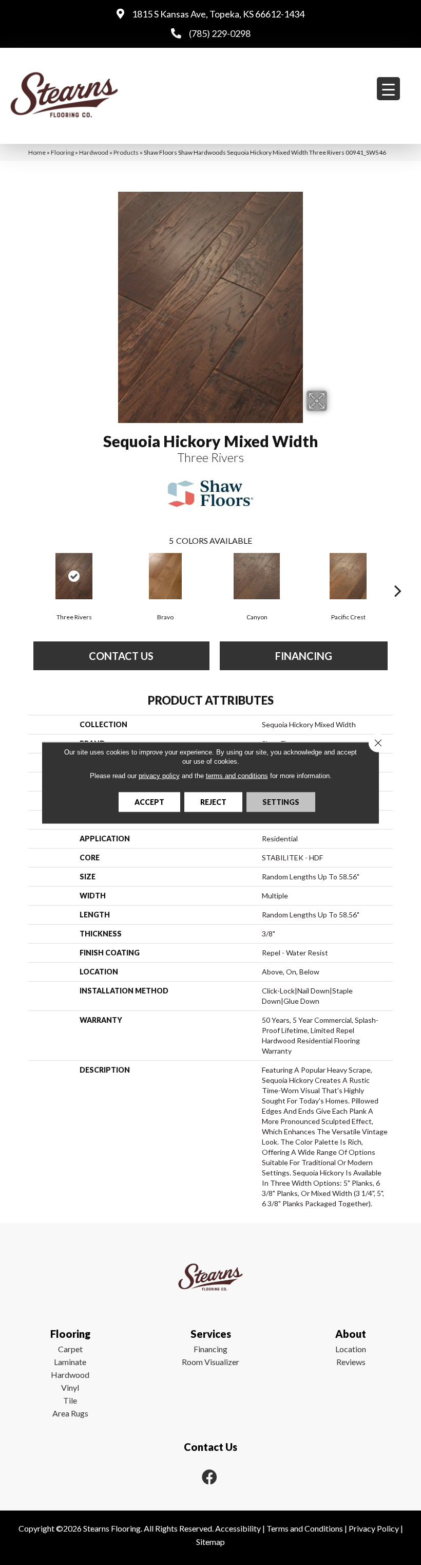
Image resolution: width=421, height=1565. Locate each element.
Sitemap (210, 1541)
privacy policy (159, 775)
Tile (70, 1400)
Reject (213, 801)
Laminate (70, 1362)
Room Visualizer (210, 1362)
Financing (210, 1349)
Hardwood (93, 152)
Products (126, 152)
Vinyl (70, 1387)
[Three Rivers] (74, 576)
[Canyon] (256, 576)
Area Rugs (70, 1413)
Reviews (351, 1362)
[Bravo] (165, 576)
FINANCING (303, 656)
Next (398, 575)
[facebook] (209, 1477)
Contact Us (121, 656)
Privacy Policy (374, 1528)
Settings (280, 801)
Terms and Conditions (304, 1528)
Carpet (70, 1349)
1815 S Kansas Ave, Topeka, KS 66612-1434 (218, 14)
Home (37, 152)
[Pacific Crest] (348, 576)
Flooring (62, 152)
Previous (23, 575)
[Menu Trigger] (388, 88)
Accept (149, 801)
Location (350, 1349)
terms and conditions (237, 775)
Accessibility (238, 1528)
